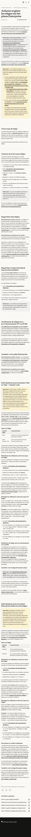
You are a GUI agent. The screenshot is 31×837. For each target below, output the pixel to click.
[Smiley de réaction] (9, 790)
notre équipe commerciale (20, 764)
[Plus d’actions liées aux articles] (28, 19)
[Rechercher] (26, 2)
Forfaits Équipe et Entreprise (20, 7)
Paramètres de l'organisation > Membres (14, 50)
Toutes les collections (6, 7)
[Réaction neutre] (6, 790)
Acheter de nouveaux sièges (9, 491)
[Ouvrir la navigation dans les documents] (28, 2)
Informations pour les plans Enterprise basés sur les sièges (16, 103)
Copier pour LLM (22, 19)
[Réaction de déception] (2, 790)
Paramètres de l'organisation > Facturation (15, 360)
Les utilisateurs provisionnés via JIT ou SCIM (14, 326)
